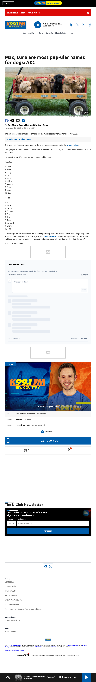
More (71, 33)
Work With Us (11, 591)
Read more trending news (19, 139)
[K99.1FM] (48, 3)
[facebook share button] (7, 120)
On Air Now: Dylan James (48, 407)
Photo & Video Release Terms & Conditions (23, 609)
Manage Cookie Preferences (14, 650)
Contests (49, 33)
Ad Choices (38, 647)
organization (72, 145)
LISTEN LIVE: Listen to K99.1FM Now (23, 13)
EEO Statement (11, 595)
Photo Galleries (60, 33)
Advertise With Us (12, 620)
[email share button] (18, 120)
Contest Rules (11, 586)
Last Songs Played (29, 33)
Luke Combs (48, 26)
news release (50, 236)
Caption (84, 113)
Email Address (22, 519)
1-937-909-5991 (49, 440)
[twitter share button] (12, 120)
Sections (6, 3)
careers (54, 647)
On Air (41, 33)
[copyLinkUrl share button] (23, 120)
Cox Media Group (15, 645)
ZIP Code (10, 519)
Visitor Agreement (73, 645)
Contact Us (9, 582)
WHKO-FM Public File (13, 600)
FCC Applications (12, 605)
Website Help (10, 631)
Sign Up (48, 531)
